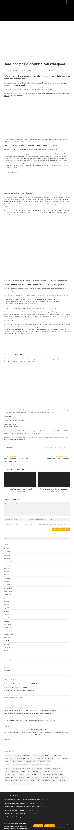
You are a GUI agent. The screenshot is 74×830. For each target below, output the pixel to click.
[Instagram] (11, 744)
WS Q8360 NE (28, 784)
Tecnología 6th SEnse (48, 781)
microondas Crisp (32, 777)
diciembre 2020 (8, 624)
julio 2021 (6, 601)
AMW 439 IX (17, 755)
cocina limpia (30, 438)
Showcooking (35, 781)
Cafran (12, 93)
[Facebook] (6, 744)
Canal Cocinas (9, 758)
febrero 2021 (7, 618)
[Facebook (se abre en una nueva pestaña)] (57, 2)
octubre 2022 (7, 565)
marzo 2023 (7, 552)
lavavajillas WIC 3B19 (38, 774)
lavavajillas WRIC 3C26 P (54, 774)
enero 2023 (7, 558)
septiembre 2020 (8, 634)
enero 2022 (7, 585)
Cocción (6, 667)
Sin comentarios (50, 70)
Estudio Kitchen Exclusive (35, 768)
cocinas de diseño (40, 438)
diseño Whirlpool (30, 762)
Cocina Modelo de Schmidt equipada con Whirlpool (17, 713)
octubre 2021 (7, 594)
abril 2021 (6, 611)
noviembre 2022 (8, 562)
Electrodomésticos (44, 762)
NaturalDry (44, 777)
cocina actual (21, 758)
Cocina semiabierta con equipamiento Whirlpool (17, 687)
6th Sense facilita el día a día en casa (27, 707)
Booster (35, 755)
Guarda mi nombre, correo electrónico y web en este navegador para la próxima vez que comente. (36, 524)
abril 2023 (6, 548)
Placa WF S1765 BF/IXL (11, 781)
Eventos (47, 768)
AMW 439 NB (26, 755)
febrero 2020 (7, 654)
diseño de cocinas (16, 762)
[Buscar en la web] (68, 2)
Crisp (6, 762)
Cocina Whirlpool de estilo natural (20, 489)
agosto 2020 (7, 637)
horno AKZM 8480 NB (34, 771)
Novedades (7, 670)
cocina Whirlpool (62, 758)
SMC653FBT (10, 439)
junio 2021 (6, 604)
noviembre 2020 (8, 627)
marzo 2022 (7, 578)
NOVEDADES (54, 777)
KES (14, 774)
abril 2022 (6, 575)
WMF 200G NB (18, 784)
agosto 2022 (7, 568)
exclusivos (56, 768)
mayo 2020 (7, 647)
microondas (21, 777)
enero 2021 (7, 621)
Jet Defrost (59, 771)
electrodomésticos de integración (16, 765)
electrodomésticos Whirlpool (14, 768)
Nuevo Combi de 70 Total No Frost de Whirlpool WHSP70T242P (20, 684)
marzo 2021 (7, 614)
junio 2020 (6, 644)
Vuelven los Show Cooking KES (14, 817)
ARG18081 (11, 438)
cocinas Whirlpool (48, 758)
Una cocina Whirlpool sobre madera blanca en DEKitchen (19, 717)
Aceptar (38, 826)
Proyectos (38, 70)
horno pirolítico (48, 771)
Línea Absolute (9, 777)
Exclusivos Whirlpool (11, 771)
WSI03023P (22, 439)
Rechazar (50, 826)
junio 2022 (6, 571)
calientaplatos (45, 755)
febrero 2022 (7, 581)
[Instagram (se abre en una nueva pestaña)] (59, 2)
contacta (22, 433)
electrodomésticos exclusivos (53, 438)
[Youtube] (17, 744)
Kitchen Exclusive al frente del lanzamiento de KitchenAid (19, 690)
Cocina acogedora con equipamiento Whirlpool (16, 694)
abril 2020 (6, 651)
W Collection (62, 781)
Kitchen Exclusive (11, 70)
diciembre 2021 (8, 588)
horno (23, 771)
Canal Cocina (22, 438)
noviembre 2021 (8, 591)
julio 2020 (6, 641)
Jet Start (7, 774)
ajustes (24, 828)
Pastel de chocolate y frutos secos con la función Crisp (50, 717)
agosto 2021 (7, 598)
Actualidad (6, 664)
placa (62, 777)
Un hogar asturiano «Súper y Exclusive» (54, 489)
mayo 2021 (7, 608)
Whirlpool (17, 439)
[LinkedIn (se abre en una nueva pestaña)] (62, 2)
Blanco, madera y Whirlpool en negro (13, 697)
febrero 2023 (7, 555)
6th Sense (8, 755)
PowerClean (24, 781)
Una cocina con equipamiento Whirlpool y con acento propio (20, 710)
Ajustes (61, 826)
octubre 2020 (7, 631)
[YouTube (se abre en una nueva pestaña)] (64, 2)
